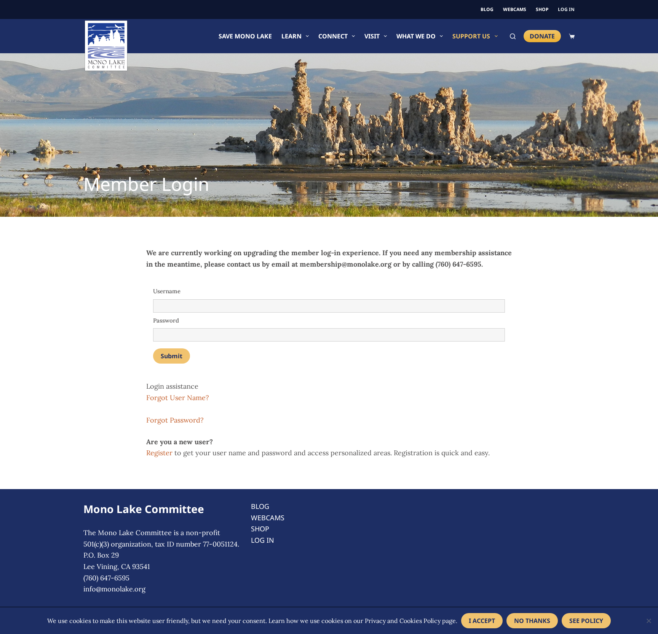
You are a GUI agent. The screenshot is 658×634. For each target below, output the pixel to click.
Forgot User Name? (177, 397)
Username (166, 291)
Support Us (471, 36)
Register (159, 452)
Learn (291, 36)
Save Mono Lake (245, 36)
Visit (372, 36)
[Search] (513, 36)
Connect (333, 36)
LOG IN (566, 9)
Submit (171, 356)
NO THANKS (532, 621)
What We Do (416, 36)
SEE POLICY (586, 621)
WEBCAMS (514, 9)
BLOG (487, 9)
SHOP (542, 9)
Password (166, 320)
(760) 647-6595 (106, 578)
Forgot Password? (175, 420)
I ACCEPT (482, 621)
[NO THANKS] (648, 620)
